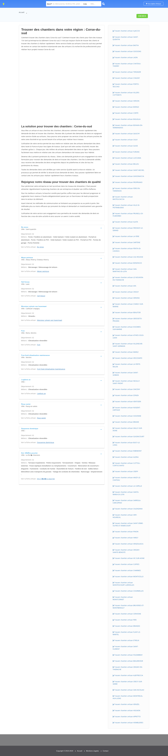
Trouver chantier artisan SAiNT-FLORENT (125, 647)
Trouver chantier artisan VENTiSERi (127, 401)
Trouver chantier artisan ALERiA (126, 457)
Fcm (38, 345)
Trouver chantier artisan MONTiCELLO (128, 576)
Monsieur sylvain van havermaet (49, 320)
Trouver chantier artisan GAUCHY (127, 133)
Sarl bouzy (41, 296)
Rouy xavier (41, 418)
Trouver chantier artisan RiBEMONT (128, 451)
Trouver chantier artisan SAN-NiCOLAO (129, 690)
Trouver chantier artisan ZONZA (126, 395)
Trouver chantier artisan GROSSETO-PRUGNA (127, 319)
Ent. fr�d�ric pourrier (46, 479)
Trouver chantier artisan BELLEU (126, 164)
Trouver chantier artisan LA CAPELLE (128, 486)
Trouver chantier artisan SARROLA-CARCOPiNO (127, 501)
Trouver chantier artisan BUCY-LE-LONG (126, 443)
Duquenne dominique (45, 442)
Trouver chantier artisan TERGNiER (127, 72)
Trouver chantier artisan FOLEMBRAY (128, 655)
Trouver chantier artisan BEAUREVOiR (128, 661)
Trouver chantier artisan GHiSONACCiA (129, 176)
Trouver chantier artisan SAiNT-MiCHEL (129, 170)
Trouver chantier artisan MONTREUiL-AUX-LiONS (128, 697)
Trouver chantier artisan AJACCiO (127, 31)
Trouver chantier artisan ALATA (126, 222)
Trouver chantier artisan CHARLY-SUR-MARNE (128, 305)
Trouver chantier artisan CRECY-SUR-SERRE (127, 682)
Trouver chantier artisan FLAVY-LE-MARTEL (127, 633)
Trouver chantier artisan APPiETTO (127, 716)
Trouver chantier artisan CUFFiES (126, 564)
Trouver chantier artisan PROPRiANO (128, 182)
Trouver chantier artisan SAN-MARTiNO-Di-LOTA (125, 270)
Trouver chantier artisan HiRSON (126, 101)
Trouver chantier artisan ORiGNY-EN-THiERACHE (128, 668)
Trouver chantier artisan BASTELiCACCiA (123, 198)
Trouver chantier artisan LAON (126, 57)
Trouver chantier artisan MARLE (126, 352)
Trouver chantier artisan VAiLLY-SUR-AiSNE (127, 429)
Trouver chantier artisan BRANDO (127, 626)
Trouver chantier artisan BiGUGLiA (127, 119)
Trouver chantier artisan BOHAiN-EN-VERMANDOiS (128, 126)
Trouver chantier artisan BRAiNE (126, 422)
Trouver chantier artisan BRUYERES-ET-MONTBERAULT (128, 606)
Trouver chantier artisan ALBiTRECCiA (128, 675)
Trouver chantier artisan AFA (125, 286)
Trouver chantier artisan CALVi (125, 140)
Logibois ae (41, 393)
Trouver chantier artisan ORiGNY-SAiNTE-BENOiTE (126, 551)
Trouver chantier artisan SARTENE (127, 242)
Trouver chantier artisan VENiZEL (126, 704)
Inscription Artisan (154, 4)
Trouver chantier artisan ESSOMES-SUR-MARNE (127, 328)
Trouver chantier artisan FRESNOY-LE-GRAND (128, 229)
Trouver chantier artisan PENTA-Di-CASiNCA (127, 249)
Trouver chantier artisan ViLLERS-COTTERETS (126, 93)
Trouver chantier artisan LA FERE (126, 236)
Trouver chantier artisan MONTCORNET (123, 598)
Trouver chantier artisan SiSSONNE (127, 416)
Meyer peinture (43, 271)
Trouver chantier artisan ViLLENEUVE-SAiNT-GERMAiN (128, 345)
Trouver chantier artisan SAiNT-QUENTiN (125, 38)
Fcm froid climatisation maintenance (51, 369)
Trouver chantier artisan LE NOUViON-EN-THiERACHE (128, 278)
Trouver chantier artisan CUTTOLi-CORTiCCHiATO (126, 464)
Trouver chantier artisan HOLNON (127, 710)
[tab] (62, 228)
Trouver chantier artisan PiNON (126, 531)
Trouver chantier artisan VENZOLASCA (128, 544)
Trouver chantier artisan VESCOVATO (128, 358)
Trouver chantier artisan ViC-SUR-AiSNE (129, 558)
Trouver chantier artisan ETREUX (126, 640)
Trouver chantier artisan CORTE (126, 113)
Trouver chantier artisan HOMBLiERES (128, 722)
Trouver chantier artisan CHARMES (127, 570)
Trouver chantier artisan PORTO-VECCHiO (126, 85)
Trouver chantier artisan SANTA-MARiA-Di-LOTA (126, 493)
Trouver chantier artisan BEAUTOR (127, 312)
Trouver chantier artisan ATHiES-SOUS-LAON (128, 336)
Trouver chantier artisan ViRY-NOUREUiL (125, 516)
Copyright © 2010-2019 (64, 751)
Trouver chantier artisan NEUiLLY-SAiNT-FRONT (126, 382)
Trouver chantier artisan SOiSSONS (127, 51)
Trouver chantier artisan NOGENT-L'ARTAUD (127, 408)
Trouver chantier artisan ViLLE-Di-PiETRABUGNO (126, 206)
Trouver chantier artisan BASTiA (126, 45)
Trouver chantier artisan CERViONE (127, 614)
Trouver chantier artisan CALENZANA (128, 509)
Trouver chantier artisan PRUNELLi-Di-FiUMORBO (128, 214)
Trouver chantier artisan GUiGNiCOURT (129, 436)
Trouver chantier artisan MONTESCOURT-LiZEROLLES (123, 583)
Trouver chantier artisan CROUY (126, 292)
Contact (105, 751)
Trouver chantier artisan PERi (125, 620)
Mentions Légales (92, 751)
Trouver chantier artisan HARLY (126, 538)
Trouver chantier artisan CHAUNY (127, 78)
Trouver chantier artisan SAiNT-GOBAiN (125, 373)
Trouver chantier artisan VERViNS (127, 298)
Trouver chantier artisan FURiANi (126, 152)
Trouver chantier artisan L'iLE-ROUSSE (128, 257)
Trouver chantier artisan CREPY (126, 471)
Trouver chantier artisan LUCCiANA (127, 158)
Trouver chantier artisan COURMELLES (129, 591)
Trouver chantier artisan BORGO (126, 107)
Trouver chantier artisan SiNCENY (127, 389)
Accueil (21, 12)
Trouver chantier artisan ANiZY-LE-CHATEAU (127, 478)
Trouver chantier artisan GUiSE (126, 146)
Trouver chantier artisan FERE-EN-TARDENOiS (126, 189)
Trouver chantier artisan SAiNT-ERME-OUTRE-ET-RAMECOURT (128, 524)
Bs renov (40, 247)
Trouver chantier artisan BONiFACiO (128, 263)
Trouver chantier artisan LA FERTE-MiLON (127, 365)
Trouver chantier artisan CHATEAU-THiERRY (127, 65)
